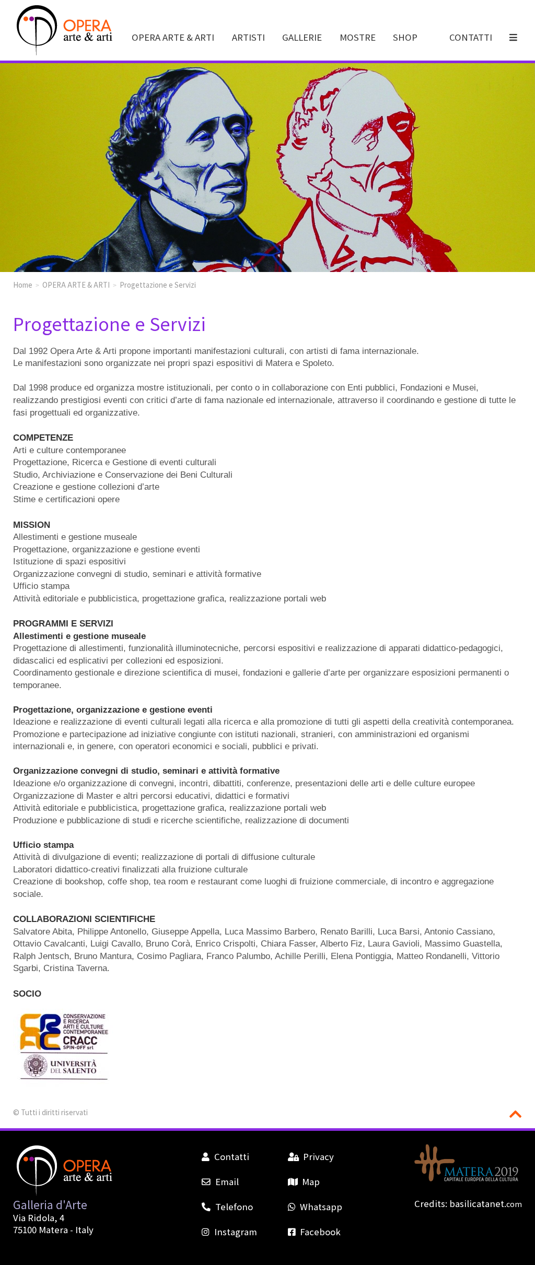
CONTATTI (470, 37)
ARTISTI (248, 37)
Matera (53, 1229)
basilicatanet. (485, 1203)
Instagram (235, 1231)
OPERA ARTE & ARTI (173, 37)
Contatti (231, 1156)
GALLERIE (302, 37)
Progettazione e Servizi (158, 284)
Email (226, 1181)
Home (22, 284)
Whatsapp (321, 1206)
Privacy (318, 1156)
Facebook (320, 1231)
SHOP (405, 37)
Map (311, 1181)
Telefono (233, 1206)
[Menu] (514, 37)
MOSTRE (358, 37)
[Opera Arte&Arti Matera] (62, 52)
